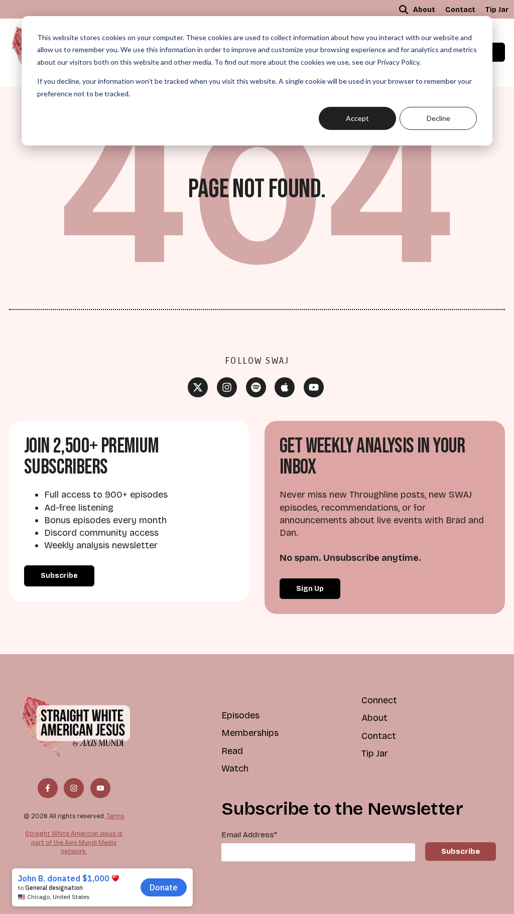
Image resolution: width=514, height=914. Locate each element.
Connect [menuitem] (379, 700)
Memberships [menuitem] (250, 732)
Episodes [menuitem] (240, 715)
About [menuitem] (424, 10)
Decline (438, 118)
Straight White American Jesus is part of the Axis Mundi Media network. (73, 842)
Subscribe (59, 575)
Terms (115, 816)
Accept (357, 118)
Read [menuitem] (232, 750)
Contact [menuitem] (460, 10)
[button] (403, 9)
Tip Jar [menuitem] (497, 10)
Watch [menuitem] (234, 768)
